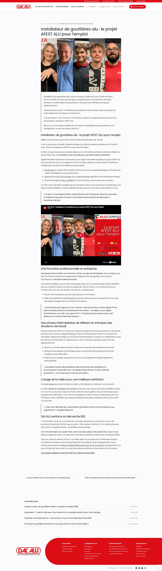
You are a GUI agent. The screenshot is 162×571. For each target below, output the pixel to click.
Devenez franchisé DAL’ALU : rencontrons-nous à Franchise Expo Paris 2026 (57, 518)
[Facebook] (139, 568)
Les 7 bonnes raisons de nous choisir (118, 549)
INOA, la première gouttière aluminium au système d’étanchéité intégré (110, 477)
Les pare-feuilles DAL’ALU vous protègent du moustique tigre (48, 477)
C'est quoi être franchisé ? (116, 553)
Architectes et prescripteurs (91, 1)
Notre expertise (88, 546)
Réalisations (92, 7)
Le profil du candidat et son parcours (118, 551)
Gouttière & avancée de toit (44, 7)
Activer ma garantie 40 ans (125, 1)
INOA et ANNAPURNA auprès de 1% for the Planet (83, 445)
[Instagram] (145, 568)
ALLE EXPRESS (68, 180)
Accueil (43, 23)
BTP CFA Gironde (64, 176)
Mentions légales (112, 568)
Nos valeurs (87, 551)
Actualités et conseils (108, 1)
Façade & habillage (62, 7)
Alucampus (49, 170)
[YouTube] (142, 568)
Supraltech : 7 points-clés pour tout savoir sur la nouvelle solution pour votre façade (62, 512)
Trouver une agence (141, 556)
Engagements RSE (89, 558)
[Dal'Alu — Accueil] (23, 7)
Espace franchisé (141, 1)
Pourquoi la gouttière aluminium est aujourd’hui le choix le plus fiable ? (56, 524)
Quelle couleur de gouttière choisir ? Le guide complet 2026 (51, 507)
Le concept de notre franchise (117, 546)
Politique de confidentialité (126, 568)
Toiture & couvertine (77, 7)
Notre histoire (87, 549)
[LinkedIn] (136, 568)
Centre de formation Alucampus (92, 553)
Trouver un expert (138, 7)
